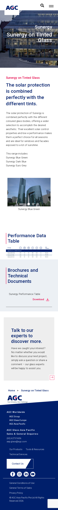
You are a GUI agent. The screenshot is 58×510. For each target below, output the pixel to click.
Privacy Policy (16, 493)
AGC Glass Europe (18, 420)
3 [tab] (37, 204)
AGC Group (14, 416)
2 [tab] (33, 204)
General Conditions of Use (22, 483)
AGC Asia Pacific (17, 424)
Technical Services (18, 454)
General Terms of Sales (20, 488)
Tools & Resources (35, 449)
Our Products (15, 449)
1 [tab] (28, 204)
